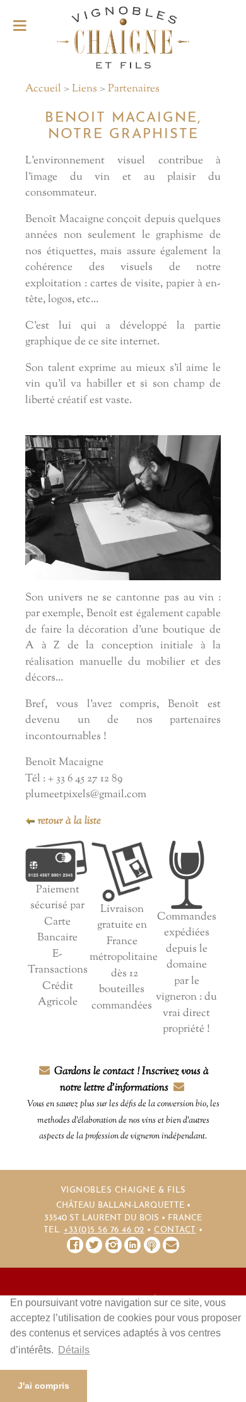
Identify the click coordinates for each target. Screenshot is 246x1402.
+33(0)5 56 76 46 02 (104, 1230)
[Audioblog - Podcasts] (152, 1245)
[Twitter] (94, 1245)
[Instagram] (113, 1245)
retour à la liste (68, 821)
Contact (175, 1230)
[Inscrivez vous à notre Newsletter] (171, 1245)
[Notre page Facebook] (75, 1245)
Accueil (43, 88)
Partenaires (134, 88)
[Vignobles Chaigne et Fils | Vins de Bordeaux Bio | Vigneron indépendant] (123, 37)
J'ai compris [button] (43, 1386)
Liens (84, 88)
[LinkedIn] (132, 1245)
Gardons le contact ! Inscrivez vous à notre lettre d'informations (123, 1103)
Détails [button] (74, 1350)
